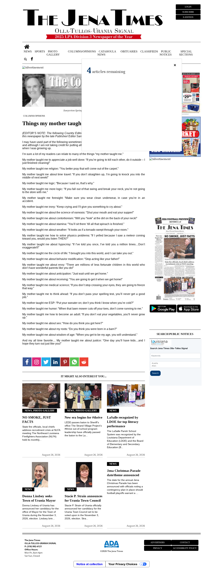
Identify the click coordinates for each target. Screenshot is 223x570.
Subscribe (188, 12)
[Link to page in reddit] (83, 361)
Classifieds (149, 51)
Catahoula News (106, 53)
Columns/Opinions (82, 51)
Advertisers (158, 542)
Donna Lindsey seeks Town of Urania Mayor (39, 498)
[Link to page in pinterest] (64, 361)
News (28, 51)
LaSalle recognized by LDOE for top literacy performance (123, 422)
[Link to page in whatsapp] (74, 361)
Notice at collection (89, 564)
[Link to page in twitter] (45, 361)
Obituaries (129, 51)
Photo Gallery (53, 53)
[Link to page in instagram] (36, 361)
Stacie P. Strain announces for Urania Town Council (83, 498)
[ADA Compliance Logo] (111, 548)
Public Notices (166, 53)
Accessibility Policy (185, 548)
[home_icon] (26, 46)
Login (188, 7)
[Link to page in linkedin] (55, 361)
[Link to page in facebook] (27, 361)
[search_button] (25, 59)
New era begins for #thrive (83, 417)
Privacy (157, 548)
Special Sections (186, 53)
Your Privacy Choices (122, 564)
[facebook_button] (32, 59)
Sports (40, 51)
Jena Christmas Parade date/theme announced (123, 473)
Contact (185, 542)
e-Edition (188, 17)
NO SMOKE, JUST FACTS (36, 420)
